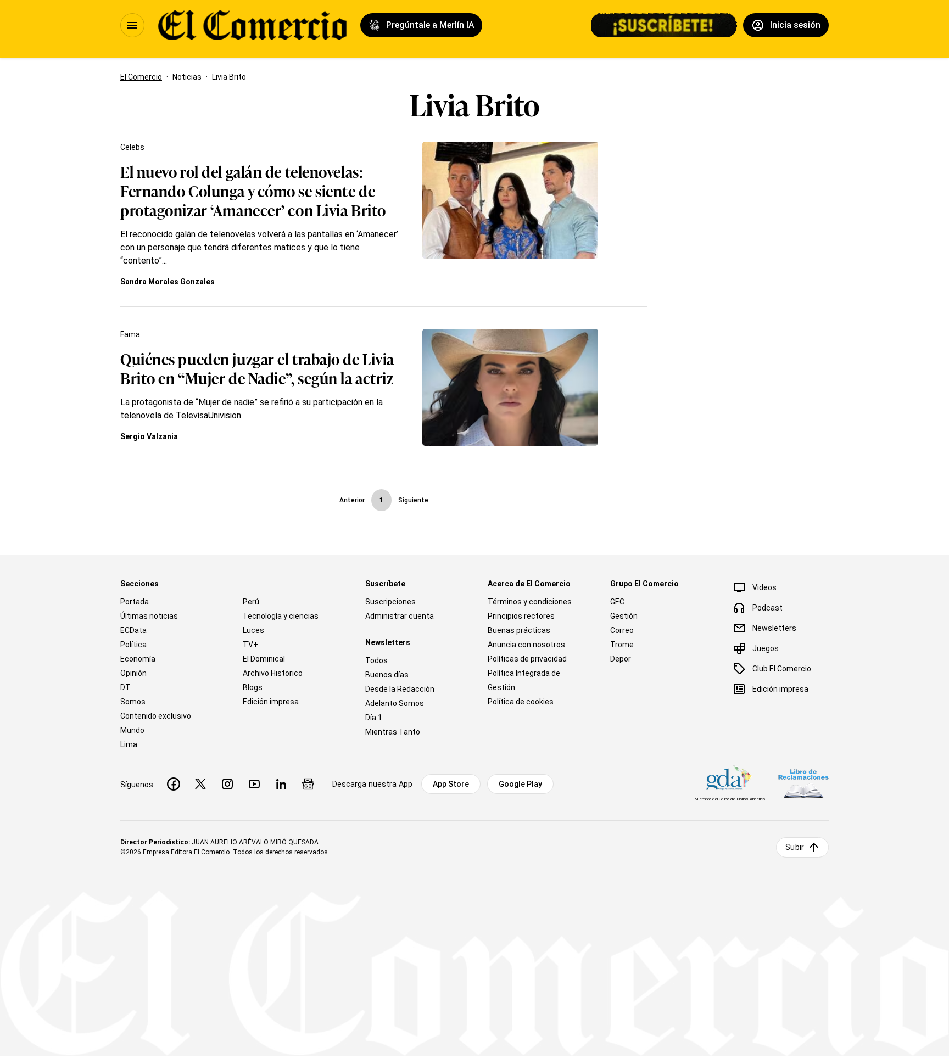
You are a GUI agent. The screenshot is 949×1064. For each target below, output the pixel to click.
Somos (133, 701)
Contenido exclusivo (155, 716)
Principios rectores (521, 616)
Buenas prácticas (519, 630)
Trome (622, 644)
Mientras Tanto (392, 731)
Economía (137, 658)
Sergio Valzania (149, 436)
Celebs (132, 147)
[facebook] (173, 784)
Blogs (253, 687)
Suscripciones (390, 601)
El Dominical (264, 658)
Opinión (133, 673)
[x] (200, 784)
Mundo (132, 730)
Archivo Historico (273, 673)
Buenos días (387, 674)
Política (133, 644)
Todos (376, 660)
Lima (128, 744)
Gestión (624, 616)
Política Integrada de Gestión (524, 680)
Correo (622, 630)
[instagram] (227, 784)
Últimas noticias (149, 616)
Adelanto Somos (394, 703)
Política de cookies (521, 701)
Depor (620, 658)
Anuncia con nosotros (526, 644)
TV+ (250, 644)
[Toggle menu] (132, 25)
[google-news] (308, 784)
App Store (451, 784)
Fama (130, 334)
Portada (134, 601)
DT (125, 687)
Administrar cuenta (399, 616)
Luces (253, 630)
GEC (617, 601)
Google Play (520, 784)
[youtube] (254, 784)
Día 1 (373, 717)
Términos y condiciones (530, 601)
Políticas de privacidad (527, 658)
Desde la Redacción (399, 689)
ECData (133, 630)
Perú (251, 601)
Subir (794, 847)
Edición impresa (271, 701)
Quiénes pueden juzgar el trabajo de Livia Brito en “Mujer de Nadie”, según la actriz (257, 368)
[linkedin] (281, 784)
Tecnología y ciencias (281, 616)
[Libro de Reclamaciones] (803, 784)
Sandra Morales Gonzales (167, 281)
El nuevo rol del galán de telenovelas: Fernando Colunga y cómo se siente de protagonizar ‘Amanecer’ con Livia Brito (253, 190)
